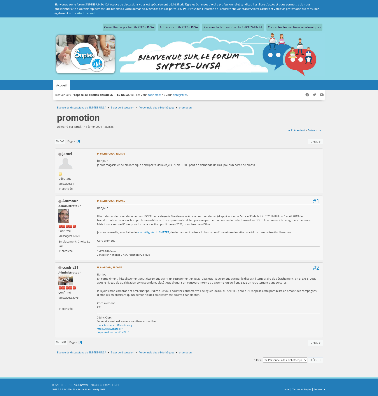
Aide (286, 389)
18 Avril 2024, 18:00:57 (109, 267)
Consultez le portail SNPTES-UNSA (129, 27)
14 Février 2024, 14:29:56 (111, 200)
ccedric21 (70, 267)
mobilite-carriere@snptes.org (115, 325)
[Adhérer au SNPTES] (60, 303)
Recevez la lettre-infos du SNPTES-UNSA (233, 27)
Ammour (70, 200)
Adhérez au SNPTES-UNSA (179, 27)
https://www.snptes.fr (109, 329)
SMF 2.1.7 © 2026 (62, 389)
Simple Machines (82, 389)
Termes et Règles (301, 389)
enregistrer (180, 95)
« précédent (297, 130)
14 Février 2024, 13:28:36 (111, 153)
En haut (61, 342)
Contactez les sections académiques (294, 27)
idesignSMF (99, 389)
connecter (154, 95)
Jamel (67, 153)
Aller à (258, 360)
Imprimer (315, 141)
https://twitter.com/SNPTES (113, 332)
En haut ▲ (320, 389)
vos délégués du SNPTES (153, 232)
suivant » (314, 130)
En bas (60, 141)
